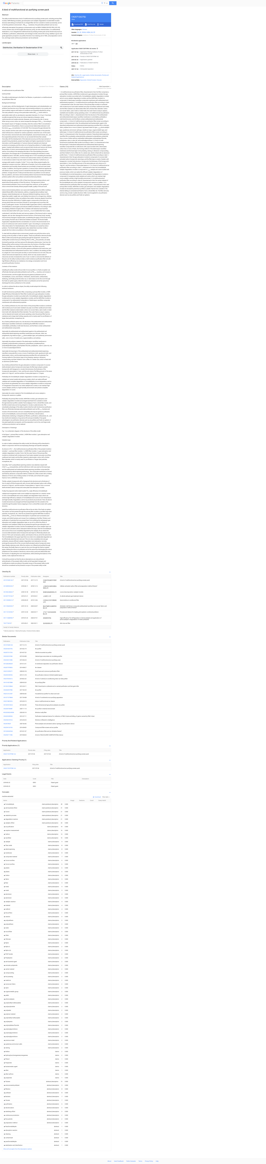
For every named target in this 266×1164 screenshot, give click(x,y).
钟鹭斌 (88, 32)
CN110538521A (8, 600)
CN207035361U (8, 678)
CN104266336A (8, 731)
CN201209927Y (7, 671)
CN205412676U (8, 727)
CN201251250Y (7, 693)
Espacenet (83, 80)
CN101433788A (8, 682)
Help (157, 1161)
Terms (140, 1161)
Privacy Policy (149, 1161)
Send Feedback (119, 1161)
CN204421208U (8, 660)
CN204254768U (8, 656)
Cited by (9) (78, 75)
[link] (8, 804)
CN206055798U (8, 690)
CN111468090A (8, 618)
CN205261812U (8, 720)
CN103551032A (8, 705)
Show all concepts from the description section (17, 1149)
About (109, 1161)
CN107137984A (8, 697)
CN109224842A (8, 592)
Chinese (84, 29)
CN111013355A (8, 612)
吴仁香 (79, 32)
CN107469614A (8, 580)
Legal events (86, 75)
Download (97, 797)
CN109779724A (8, 596)
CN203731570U (8, 652)
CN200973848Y (7, 708)
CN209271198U (8, 735)
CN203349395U (8, 675)
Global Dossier (91, 80)
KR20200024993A (8, 712)
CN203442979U (8, 649)
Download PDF (78, 24)
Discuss (99, 80)
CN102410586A (8, 686)
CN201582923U (8, 701)
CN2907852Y (7, 723)
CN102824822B (8, 664)
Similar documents (95, 75)
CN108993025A (8, 586)
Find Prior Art (91, 24)
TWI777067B (7, 623)
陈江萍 (93, 32)
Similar (101, 24)
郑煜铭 (84, 32)
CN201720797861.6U (9, 754)
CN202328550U (8, 716)
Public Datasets (131, 1161)
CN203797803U (8, 667)
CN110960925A (8, 606)
